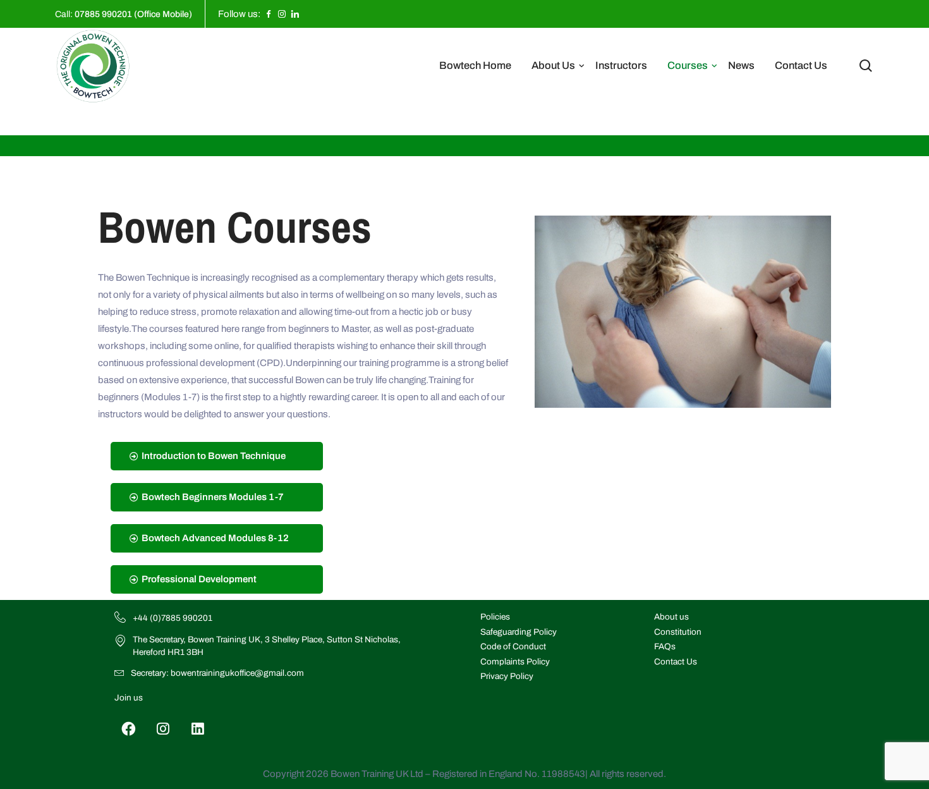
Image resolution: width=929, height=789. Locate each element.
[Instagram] (163, 728)
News (741, 65)
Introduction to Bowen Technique (214, 456)
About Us (553, 65)
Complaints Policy (515, 661)
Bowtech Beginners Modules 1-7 (213, 497)
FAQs (665, 646)
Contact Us (801, 65)
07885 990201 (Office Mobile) (133, 14)
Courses (687, 65)
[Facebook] (128, 728)
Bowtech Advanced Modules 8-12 (215, 538)
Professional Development (199, 579)
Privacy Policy (506, 676)
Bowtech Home (475, 65)
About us (671, 616)
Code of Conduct (513, 646)
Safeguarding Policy (518, 632)
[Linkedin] (198, 728)
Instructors (621, 65)
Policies (495, 616)
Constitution (677, 632)
